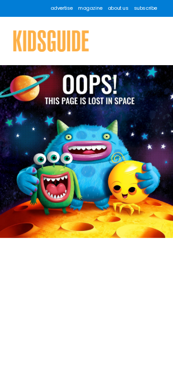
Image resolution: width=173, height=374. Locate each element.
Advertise (62, 8)
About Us (118, 8)
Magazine (90, 8)
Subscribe (145, 8)
